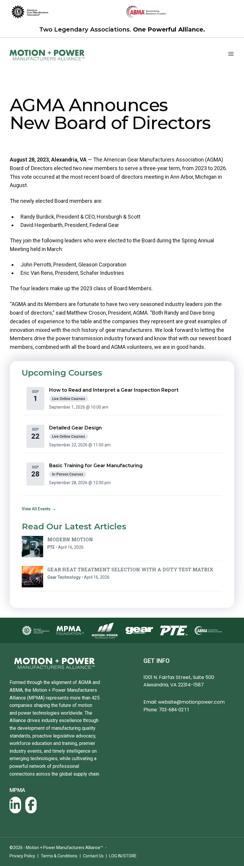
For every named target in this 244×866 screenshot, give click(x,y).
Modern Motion (70, 539)
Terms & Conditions (59, 856)
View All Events (39, 508)
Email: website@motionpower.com (184, 702)
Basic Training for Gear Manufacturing (96, 465)
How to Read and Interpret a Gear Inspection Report (114, 390)
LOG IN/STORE (123, 856)
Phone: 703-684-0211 (166, 710)
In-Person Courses (67, 474)
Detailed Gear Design (75, 428)
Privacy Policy (22, 856)
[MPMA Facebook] (31, 805)
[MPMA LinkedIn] (15, 805)
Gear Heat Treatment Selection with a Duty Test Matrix (130, 569)
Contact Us (93, 856)
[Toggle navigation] (230, 53)
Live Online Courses (68, 399)
